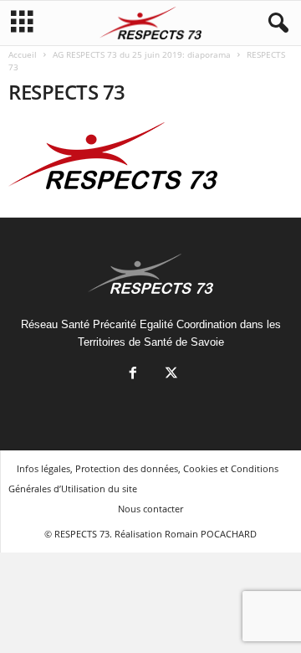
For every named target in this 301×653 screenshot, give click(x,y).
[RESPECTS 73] (150, 155)
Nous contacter (150, 508)
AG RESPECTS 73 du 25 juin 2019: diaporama (142, 54)
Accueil (22, 54)
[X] (169, 374)
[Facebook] (133, 374)
